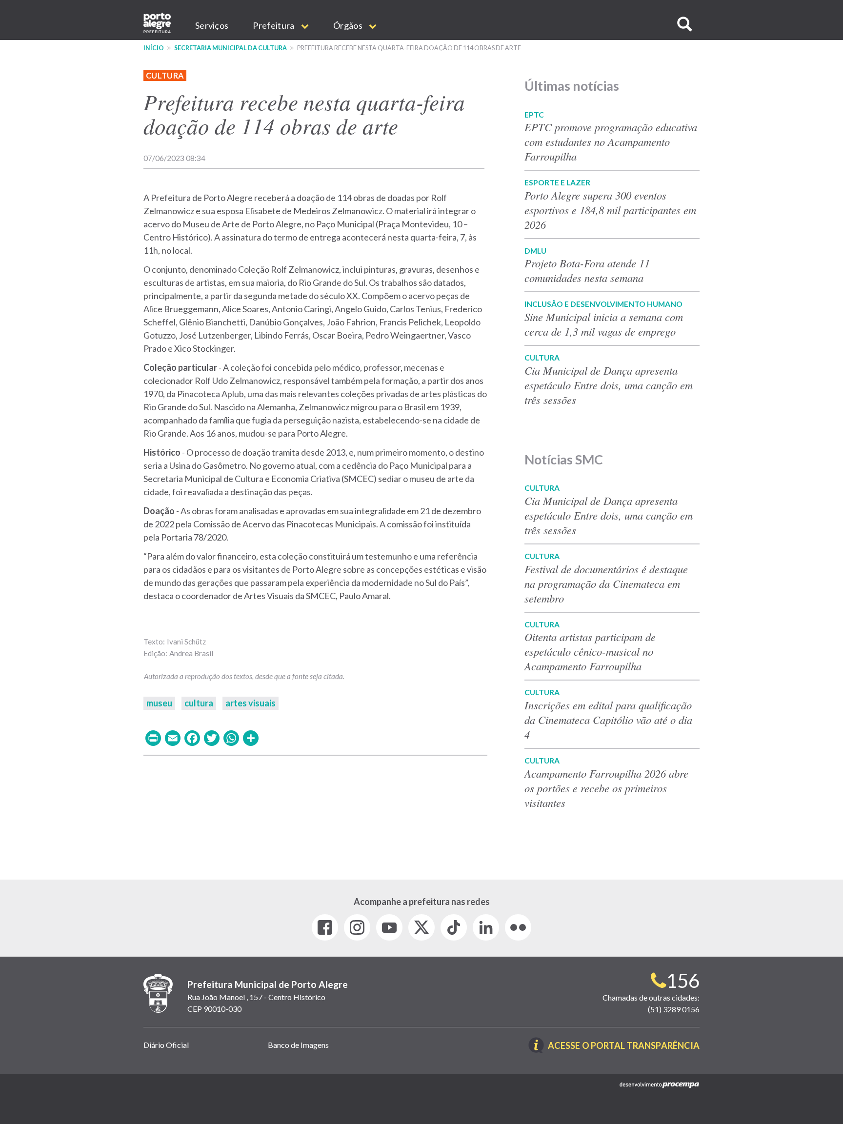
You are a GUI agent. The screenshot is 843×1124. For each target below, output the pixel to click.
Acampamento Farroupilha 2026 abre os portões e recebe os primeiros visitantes (606, 788)
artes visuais (250, 703)
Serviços (211, 25)
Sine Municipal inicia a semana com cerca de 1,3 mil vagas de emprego (603, 324)
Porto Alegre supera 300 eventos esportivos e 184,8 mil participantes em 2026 (610, 210)
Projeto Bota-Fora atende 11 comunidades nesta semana (587, 270)
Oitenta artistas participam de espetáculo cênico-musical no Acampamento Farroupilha (590, 651)
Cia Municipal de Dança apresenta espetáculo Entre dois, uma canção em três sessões (608, 385)
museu (159, 703)
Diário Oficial (166, 1044)
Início (153, 48)
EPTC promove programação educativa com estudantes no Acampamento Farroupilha (610, 141)
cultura (198, 703)
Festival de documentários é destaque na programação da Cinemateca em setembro (606, 583)
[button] (684, 24)
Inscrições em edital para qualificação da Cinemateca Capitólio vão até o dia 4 (608, 720)
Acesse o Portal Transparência (624, 1046)
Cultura (165, 75)
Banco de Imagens (298, 1044)
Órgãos (348, 25)
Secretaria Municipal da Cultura (230, 48)
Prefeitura (274, 25)
